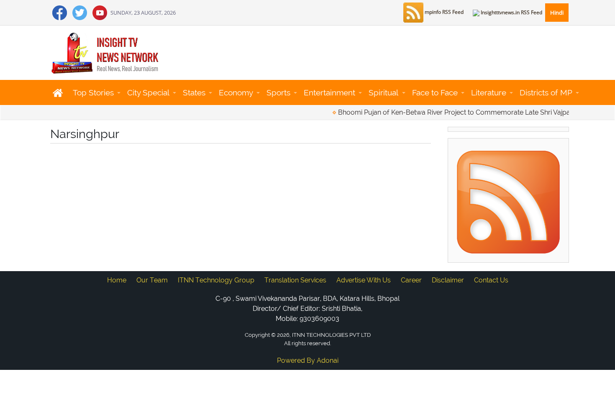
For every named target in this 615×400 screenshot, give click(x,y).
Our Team (152, 280)
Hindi (557, 12)
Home (116, 280)
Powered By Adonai (307, 360)
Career (411, 280)
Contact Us (491, 280)
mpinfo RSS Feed (443, 11)
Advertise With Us (363, 280)
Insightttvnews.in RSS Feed (510, 12)
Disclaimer (448, 280)
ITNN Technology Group (216, 280)
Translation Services (295, 280)
